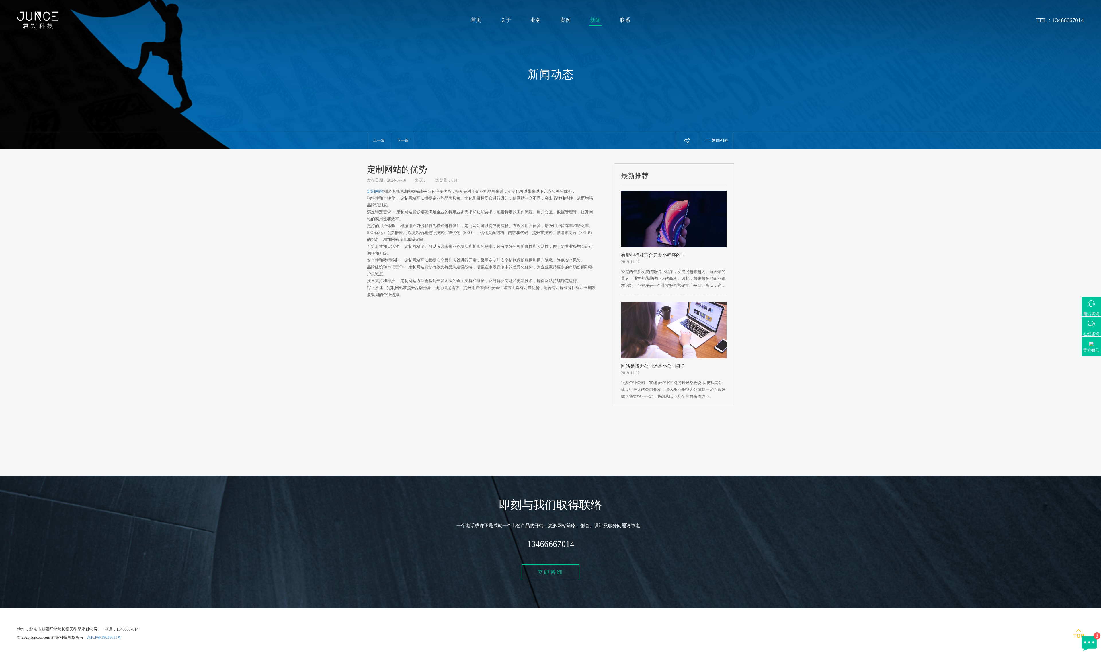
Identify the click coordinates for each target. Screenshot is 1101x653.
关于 (506, 20)
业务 (535, 20)
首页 (476, 20)
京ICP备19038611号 (104, 637)
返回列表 (720, 140)
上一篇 (379, 140)
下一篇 (403, 140)
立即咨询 (550, 572)
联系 (625, 20)
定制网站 (375, 191)
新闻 (595, 20)
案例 (565, 20)
